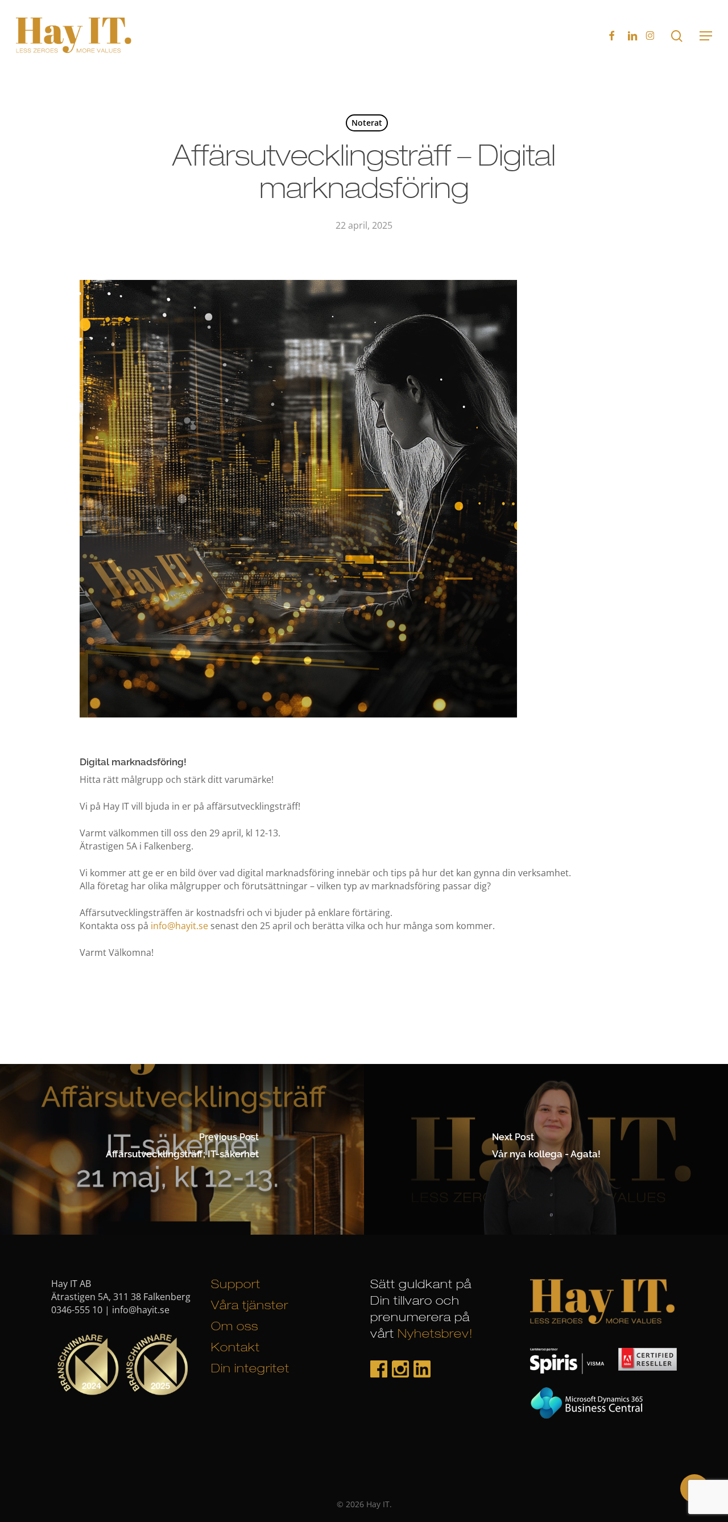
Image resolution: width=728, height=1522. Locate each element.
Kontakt (235, 1349)
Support (235, 1286)
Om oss (234, 1328)
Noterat (366, 122)
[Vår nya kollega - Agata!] (546, 1149)
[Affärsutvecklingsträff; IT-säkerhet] (182, 1149)
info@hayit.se (179, 925)
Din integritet (250, 1370)
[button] (706, 36)
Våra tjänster (249, 1307)
